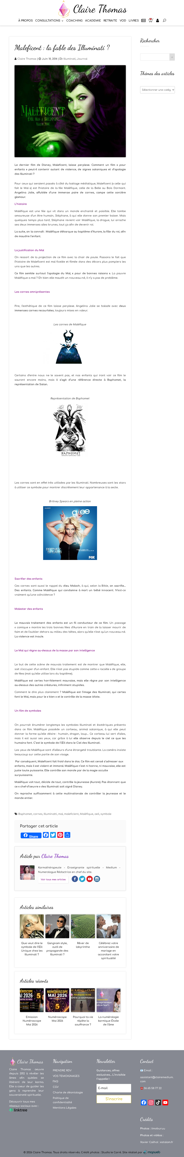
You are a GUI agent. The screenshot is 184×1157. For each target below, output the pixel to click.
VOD (123, 21)
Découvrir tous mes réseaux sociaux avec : (24, 1103)
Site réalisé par (132, 1152)
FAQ (55, 1081)
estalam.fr (166, 1142)
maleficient (71, 814)
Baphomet (25, 814)
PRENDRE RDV (62, 1070)
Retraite (110, 21)
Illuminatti (50, 814)
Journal (82, 59)
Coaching (74, 21)
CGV (56, 1087)
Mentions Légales (64, 1107)
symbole (105, 814)
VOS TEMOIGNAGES (66, 1076)
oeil (97, 814)
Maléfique (86, 814)
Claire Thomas (26, 59)
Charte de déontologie (68, 1092)
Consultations (47, 21)
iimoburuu (158, 1128)
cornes (37, 814)
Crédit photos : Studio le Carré (101, 1152)
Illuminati (69, 59)
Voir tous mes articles (53, 879)
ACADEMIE (93, 21)
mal (60, 814)
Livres (134, 21)
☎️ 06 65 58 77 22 (151, 1088)
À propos (25, 21)
